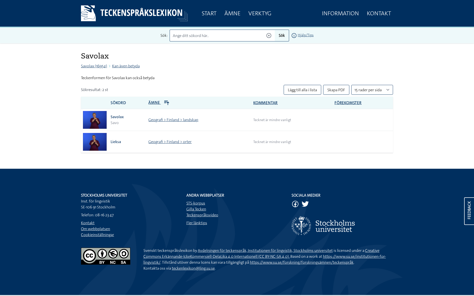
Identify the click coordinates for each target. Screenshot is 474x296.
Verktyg (259, 13)
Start (209, 13)
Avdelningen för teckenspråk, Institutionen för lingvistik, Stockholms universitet (265, 250)
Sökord (118, 102)
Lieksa (116, 141)
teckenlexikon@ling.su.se (193, 268)
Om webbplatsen (95, 228)
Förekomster (348, 102)
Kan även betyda (126, 66)
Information (340, 13)
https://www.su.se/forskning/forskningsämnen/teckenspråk (302, 262)
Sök (282, 35)
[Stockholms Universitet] (342, 225)
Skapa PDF (336, 89)
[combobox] (222, 35)
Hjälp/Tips (306, 35)
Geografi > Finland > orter (170, 141)
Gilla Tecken (196, 209)
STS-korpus (195, 203)
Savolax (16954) (94, 66)
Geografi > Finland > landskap (173, 119)
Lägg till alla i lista (302, 89)
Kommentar (265, 102)
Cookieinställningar (97, 234)
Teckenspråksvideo (202, 215)
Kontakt (379, 13)
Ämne (232, 13)
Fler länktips (196, 222)
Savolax (117, 116)
